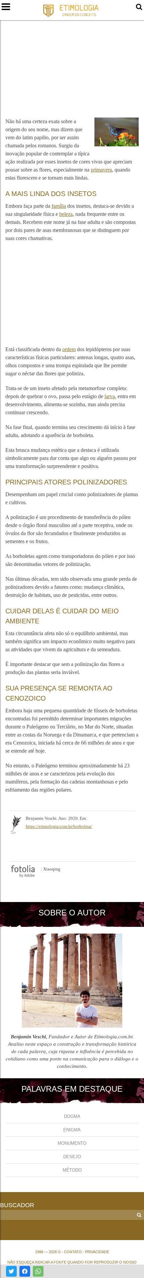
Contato (73, 1252)
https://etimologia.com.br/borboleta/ (59, 826)
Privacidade (97, 1252)
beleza (66, 214)
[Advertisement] (72, 65)
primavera (101, 170)
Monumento (72, 1143)
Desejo (72, 1156)
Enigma (72, 1129)
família (59, 206)
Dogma (72, 1116)
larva (109, 396)
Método (72, 1170)
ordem (69, 349)
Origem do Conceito (72, 10)
